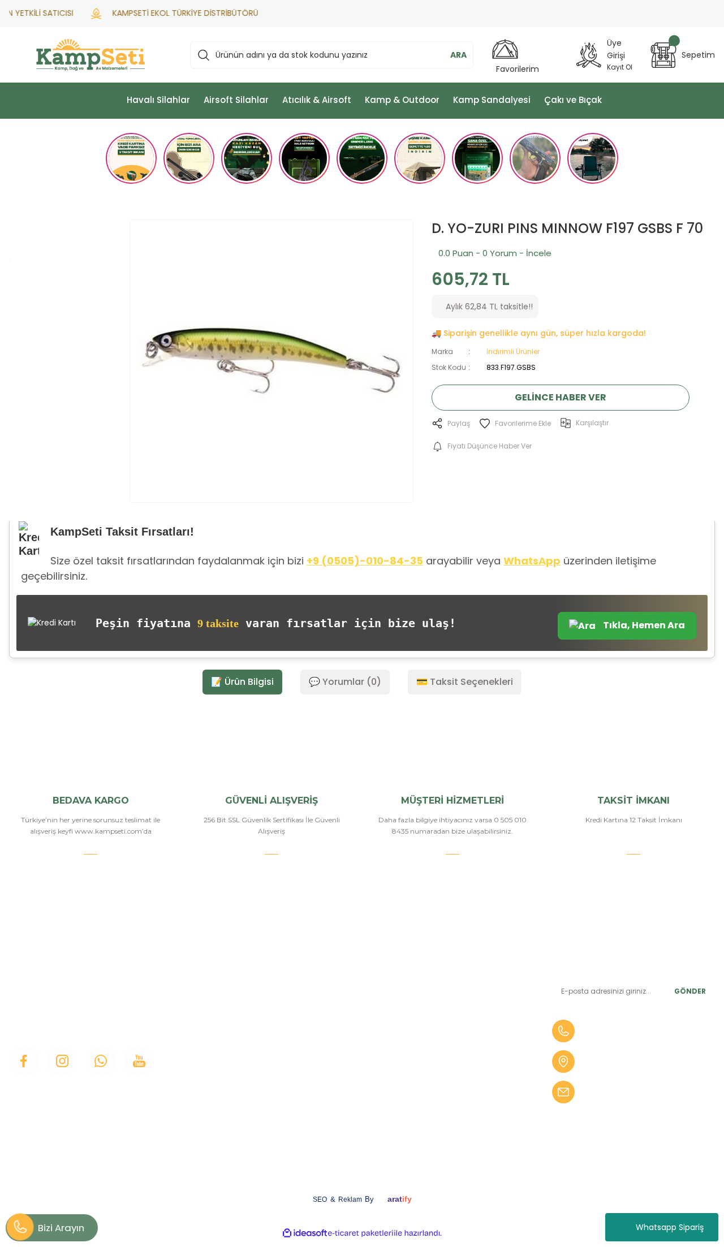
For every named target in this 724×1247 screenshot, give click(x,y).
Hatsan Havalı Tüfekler (476, 1078)
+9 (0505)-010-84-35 (365, 561)
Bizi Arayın (61, 1228)
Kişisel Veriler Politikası (354, 1103)
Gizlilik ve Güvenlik (346, 1064)
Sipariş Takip (334, 1026)
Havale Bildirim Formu (354, 1007)
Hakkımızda (213, 987)
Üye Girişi (208, 1007)
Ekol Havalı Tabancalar (475, 1097)
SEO (320, 1199)
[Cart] (663, 55)
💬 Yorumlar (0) (345, 681)
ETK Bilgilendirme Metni (358, 1122)
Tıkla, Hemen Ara (643, 625)
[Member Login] (588, 55)
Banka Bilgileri (338, 968)
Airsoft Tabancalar (466, 1039)
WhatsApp (532, 561)
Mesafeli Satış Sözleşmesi (361, 1045)
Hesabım (328, 987)
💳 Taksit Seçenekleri (464, 681)
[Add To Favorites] (515, 423)
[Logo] (90, 55)
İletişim (204, 968)
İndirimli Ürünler (513, 351)
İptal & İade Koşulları (350, 1083)
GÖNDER (690, 991)
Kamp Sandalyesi (223, 1064)
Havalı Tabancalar (465, 1001)
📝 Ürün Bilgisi (242, 681)
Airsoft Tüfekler (461, 1020)
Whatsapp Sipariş (670, 1227)
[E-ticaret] (360, 1233)
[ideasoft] (304, 1233)
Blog (199, 1045)
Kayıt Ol (619, 67)
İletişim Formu (218, 1026)
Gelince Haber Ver (560, 397)
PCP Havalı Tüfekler (471, 1059)
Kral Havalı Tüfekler (469, 1116)
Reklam (350, 1199)
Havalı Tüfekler (460, 982)
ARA (458, 55)
